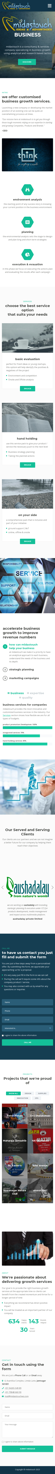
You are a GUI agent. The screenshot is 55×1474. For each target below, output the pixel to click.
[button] (23, 646)
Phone (7, 1011)
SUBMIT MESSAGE (27, 1449)
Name (7, 1002)
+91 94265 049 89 (13, 1388)
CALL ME (27, 1042)
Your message (11, 1424)
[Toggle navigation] (49, 5)
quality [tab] (26, 697)
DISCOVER (27, 62)
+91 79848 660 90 (13, 1392)
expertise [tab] (36, 693)
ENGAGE (27, 389)
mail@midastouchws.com (17, 1396)
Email (7, 1019)
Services (7, 715)
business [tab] (17, 693)
